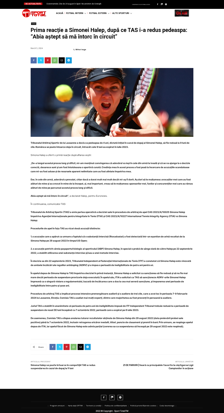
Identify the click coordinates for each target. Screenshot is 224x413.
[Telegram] (69, 60)
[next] (119, 4)
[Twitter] (41, 60)
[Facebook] (157, 4)
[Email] (62, 60)
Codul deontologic (167, 405)
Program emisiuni (57, 405)
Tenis (34, 24)
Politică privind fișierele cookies (143, 405)
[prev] (114, 4)
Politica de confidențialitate (116, 405)
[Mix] (162, 4)
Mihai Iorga (81, 49)
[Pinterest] (48, 60)
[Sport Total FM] (34, 13)
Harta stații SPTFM (75, 405)
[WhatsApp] (55, 60)
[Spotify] (166, 4)
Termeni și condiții (93, 405)
